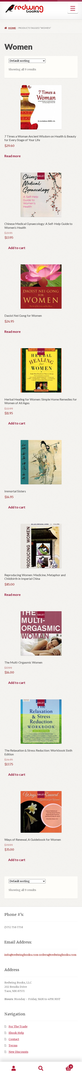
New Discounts (18, 1052)
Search (41, 1068)
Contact (14, 1039)
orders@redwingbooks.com (57, 955)
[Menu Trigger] (73, 8)
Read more (12, 156)
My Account (13, 1068)
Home (12, 27)
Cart (63, 1065)
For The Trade (18, 1026)
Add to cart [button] (16, 248)
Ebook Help (16, 1033)
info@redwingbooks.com (21, 955)
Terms (13, 1045)
